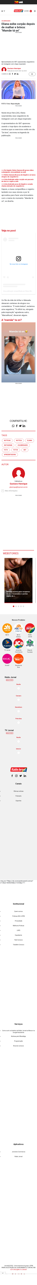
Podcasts (18, 796)
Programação (18, 1041)
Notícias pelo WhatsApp (18, 1036)
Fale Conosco (18, 940)
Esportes (18, 800)
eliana (29, 440)
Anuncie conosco (18, 1046)
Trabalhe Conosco (18, 944)
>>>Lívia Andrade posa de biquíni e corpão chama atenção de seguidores (17, 185)
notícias (7, 440)
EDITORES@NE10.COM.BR (18, 1269)
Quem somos (18, 911)
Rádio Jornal (18, 1156)
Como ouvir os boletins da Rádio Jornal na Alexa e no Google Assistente (18, 1031)
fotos (15, 450)
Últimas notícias (18, 791)
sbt (24, 450)
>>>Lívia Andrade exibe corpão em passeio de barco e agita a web (17, 180)
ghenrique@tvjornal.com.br (18, 487)
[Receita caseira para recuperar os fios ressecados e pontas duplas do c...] (18, 580)
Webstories (10, 553)
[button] (13, 606)
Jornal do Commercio (18, 1152)
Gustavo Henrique (14, 68)
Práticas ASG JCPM (18, 916)
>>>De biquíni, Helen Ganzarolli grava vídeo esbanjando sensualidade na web (17, 171)
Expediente (18, 935)
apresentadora (10, 454)
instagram (8, 445)
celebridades (23, 445)
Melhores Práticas (18, 925)
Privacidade (18, 921)
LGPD (18, 930)
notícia (19, 440)
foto (6, 450)
